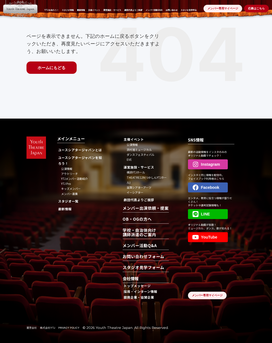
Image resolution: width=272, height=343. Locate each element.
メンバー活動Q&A (140, 245)
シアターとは (80, 149)
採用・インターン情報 (140, 291)
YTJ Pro (66, 184)
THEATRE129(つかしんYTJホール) (147, 179)
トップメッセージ (137, 285)
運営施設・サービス (139, 167)
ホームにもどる (52, 67)
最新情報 (65, 209)
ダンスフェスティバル (140, 155)
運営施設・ (112, 10)
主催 (94, 10)
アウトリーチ (69, 174)
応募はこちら (256, 8)
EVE (129, 160)
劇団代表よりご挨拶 (139, 199)
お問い (172, 10)
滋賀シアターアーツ (139, 187)
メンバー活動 (154, 10)
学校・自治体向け (139, 232)
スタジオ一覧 (68, 201)
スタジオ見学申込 (189, 10)
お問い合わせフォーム (143, 256)
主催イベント (134, 139)
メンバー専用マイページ (207, 295)
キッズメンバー (71, 189)
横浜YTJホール (136, 172)
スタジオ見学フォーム (143, 267)
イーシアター (135, 192)
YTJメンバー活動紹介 (74, 179)
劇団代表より (133, 10)
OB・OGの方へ (137, 219)
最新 (81, 10)
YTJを (51, 10)
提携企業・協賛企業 (139, 297)
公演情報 (66, 169)
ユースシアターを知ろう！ (80, 160)
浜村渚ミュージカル (139, 150)
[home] (20, 10)
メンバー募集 (69, 194)
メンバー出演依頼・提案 (146, 208)
